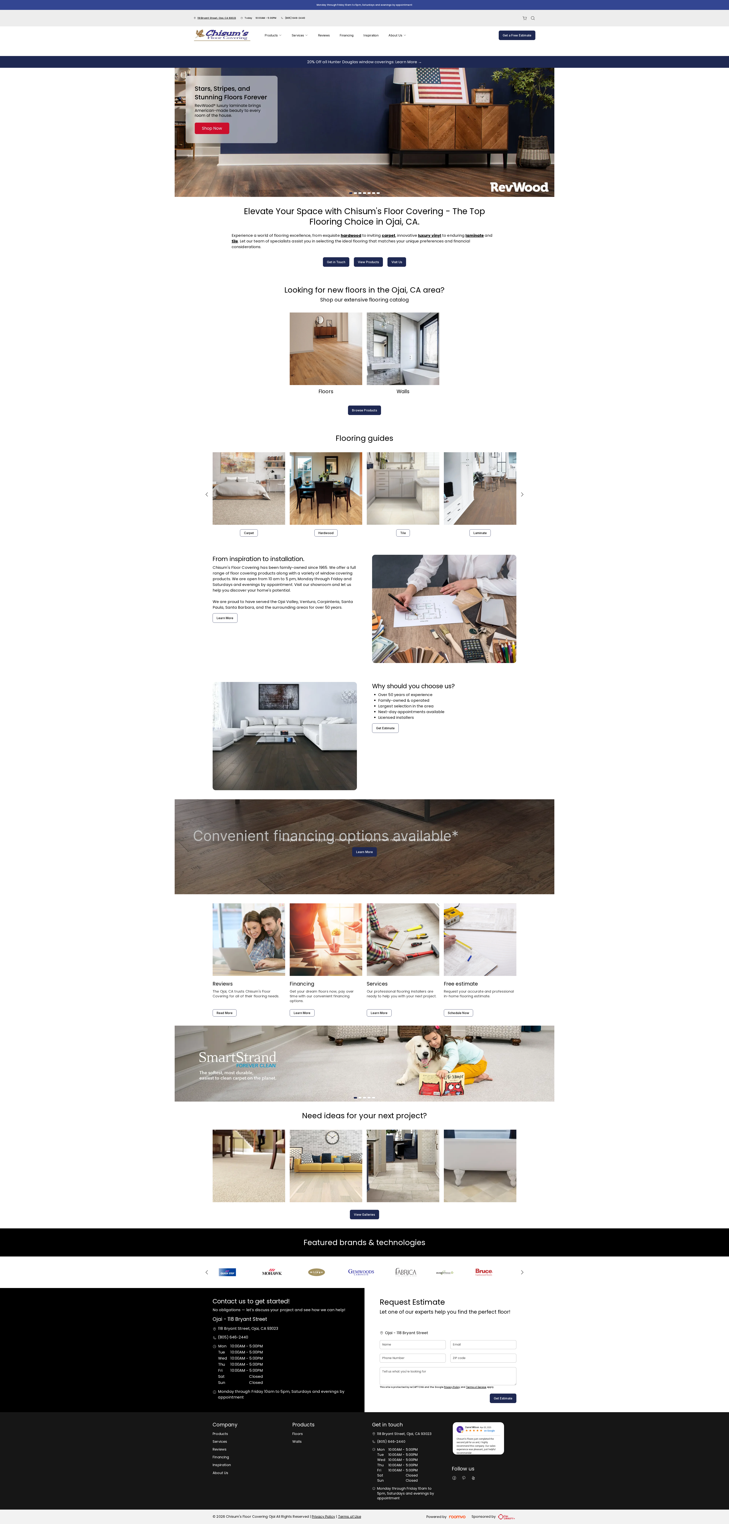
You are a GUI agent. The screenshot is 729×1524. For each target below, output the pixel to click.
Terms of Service (476, 1387)
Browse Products (364, 410)
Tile (403, 533)
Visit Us (396, 262)
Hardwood (326, 533)
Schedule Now (458, 1013)
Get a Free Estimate (517, 35)
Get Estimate (385, 728)
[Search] (532, 18)
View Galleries (364, 1214)
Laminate (480, 533)
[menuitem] (273, 35)
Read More (225, 1013)
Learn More (225, 618)
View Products (368, 262)
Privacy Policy (452, 1387)
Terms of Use (349, 1516)
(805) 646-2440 (295, 18)
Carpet (249, 533)
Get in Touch (336, 262)
